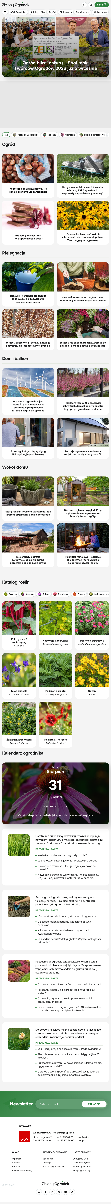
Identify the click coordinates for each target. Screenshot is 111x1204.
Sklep (100, 4)
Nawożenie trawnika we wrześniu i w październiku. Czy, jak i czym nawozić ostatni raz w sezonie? (68, 876)
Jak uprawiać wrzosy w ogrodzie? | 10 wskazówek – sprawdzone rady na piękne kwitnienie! (69, 1009)
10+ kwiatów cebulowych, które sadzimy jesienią (67, 916)
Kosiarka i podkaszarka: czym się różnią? (62, 855)
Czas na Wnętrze (81, 1162)
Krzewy (30, 594)
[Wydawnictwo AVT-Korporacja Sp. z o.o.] (24, 1137)
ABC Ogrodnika (18, 12)
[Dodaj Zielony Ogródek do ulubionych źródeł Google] (39, 1192)
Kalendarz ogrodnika (23, 753)
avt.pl (81, 1140)
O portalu (17, 1158)
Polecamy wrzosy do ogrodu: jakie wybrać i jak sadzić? (66, 991)
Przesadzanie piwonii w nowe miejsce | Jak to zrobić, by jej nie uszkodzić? (70, 1064)
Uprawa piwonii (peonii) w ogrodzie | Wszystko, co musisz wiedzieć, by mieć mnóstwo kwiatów (68, 1073)
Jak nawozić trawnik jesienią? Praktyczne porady (68, 860)
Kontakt (16, 1166)
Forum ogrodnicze (82, 1166)
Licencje (46, 1162)
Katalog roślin (37, 12)
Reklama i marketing (22, 1170)
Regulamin (47, 1158)
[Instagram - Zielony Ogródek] (52, 1192)
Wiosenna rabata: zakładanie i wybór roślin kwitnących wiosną (64, 932)
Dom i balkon (82, 12)
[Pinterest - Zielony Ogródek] (59, 1192)
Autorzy (16, 1162)
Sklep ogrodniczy (81, 1170)
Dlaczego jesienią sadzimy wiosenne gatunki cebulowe (64, 923)
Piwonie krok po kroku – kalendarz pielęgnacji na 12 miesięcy (69, 1056)
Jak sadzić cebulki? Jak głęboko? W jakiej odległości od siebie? (69, 941)
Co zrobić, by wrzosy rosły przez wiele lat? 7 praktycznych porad (65, 1000)
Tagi (6, 134)
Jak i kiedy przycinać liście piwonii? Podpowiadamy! (69, 1049)
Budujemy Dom (80, 1158)
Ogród (52, 12)
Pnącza (81, 594)
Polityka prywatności (53, 1166)
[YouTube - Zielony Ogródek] (65, 1192)
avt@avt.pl (83, 1137)
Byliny (45, 594)
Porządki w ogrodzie (28, 134)
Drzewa (13, 594)
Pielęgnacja (66, 12)
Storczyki (70, 134)
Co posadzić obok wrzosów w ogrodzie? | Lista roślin (70, 984)
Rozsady (52, 134)
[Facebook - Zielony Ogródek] (45, 1192)
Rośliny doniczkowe (94, 134)
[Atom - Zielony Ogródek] (72, 1192)
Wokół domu (100, 12)
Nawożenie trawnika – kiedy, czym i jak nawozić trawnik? (67, 868)
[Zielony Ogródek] (55, 1183)
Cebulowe (63, 594)
